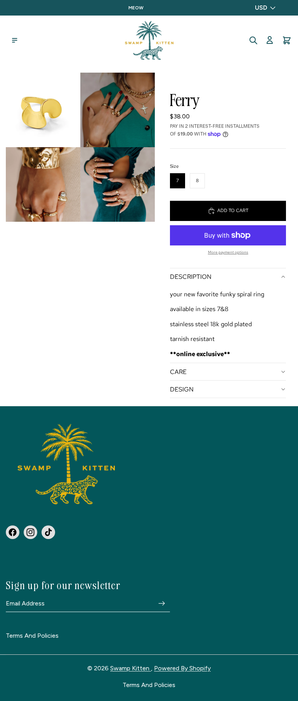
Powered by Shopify (182, 668)
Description (190, 277)
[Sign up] (162, 603)
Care (178, 372)
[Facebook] (12, 532)
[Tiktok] (48, 532)
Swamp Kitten (130, 668)
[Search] (253, 40)
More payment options (228, 252)
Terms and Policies (32, 636)
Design (182, 389)
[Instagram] (30, 532)
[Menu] (15, 40)
